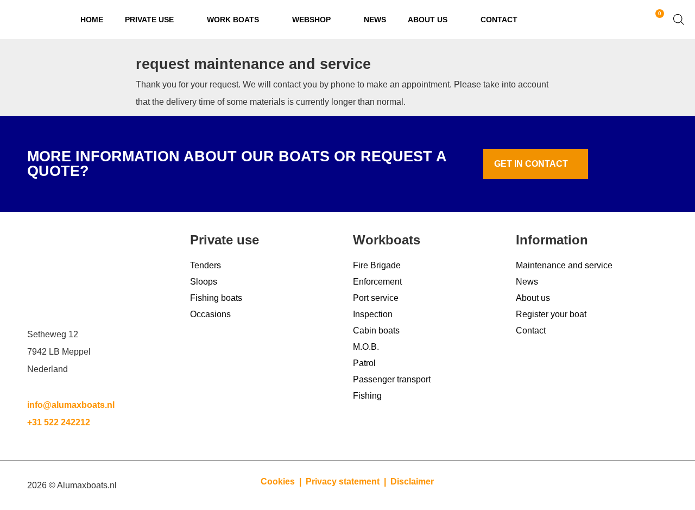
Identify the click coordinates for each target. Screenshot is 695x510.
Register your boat (551, 314)
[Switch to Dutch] (601, 19)
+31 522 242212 (58, 422)
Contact (499, 19)
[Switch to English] (622, 19)
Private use (149, 19)
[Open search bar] (678, 19)
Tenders (205, 265)
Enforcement (377, 281)
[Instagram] (624, 485)
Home (91, 19)
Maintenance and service (564, 265)
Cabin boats (376, 330)
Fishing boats (216, 298)
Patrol (364, 363)
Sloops (203, 281)
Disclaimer (412, 481)
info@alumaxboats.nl (71, 405)
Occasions (210, 314)
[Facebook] (654, 485)
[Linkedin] (594, 485)
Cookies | (282, 481)
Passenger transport (392, 379)
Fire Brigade (377, 265)
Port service (376, 298)
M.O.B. (366, 346)
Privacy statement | (348, 481)
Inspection (373, 314)
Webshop (311, 19)
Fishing (367, 395)
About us (427, 19)
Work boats (233, 19)
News (375, 19)
